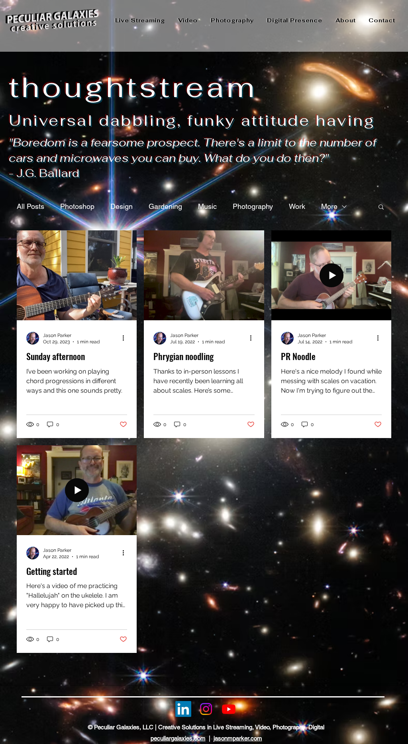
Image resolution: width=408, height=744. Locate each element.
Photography (253, 206)
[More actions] (126, 338)
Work (297, 206)
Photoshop (77, 206)
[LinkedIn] (183, 709)
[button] (381, 207)
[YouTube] (229, 709)
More (329, 206)
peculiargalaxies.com (178, 738)
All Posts (30, 206)
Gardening (165, 206)
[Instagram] (206, 709)
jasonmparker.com (238, 738)
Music (207, 206)
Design (121, 206)
